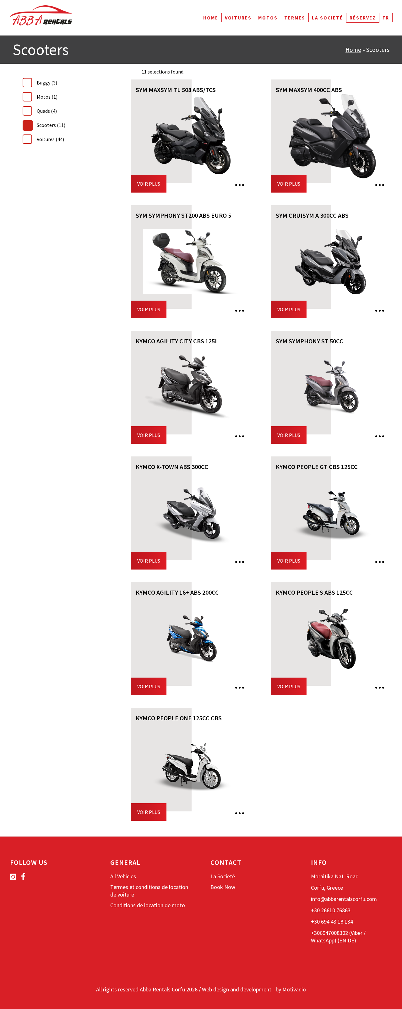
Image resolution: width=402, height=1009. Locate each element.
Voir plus (148, 184)
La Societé (327, 18)
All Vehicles (123, 876)
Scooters (51, 125)
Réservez (363, 18)
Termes (294, 18)
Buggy (47, 82)
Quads (47, 111)
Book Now (222, 887)
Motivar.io (294, 989)
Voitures (238, 18)
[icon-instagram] (14, 877)
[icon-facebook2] (23, 877)
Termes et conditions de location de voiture (149, 890)
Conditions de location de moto (147, 905)
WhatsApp (322, 940)
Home (210, 18)
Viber (356, 932)
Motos (268, 18)
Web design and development (236, 989)
